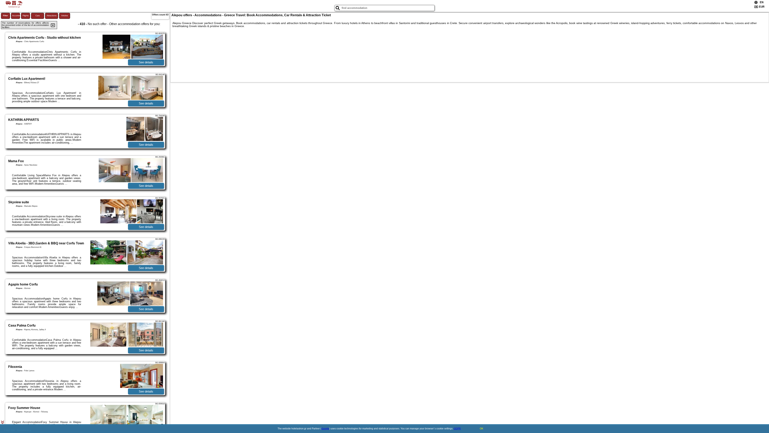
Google (325, 428)
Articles (64, 15)
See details (146, 62)
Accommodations (16, 15)
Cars (37, 15)
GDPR (457, 428)
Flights (26, 15)
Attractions (51, 15)
